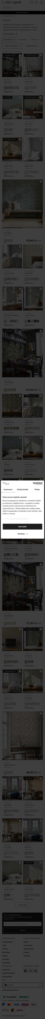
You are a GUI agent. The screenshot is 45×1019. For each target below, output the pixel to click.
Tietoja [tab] (37, 489)
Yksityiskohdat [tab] (22, 489)
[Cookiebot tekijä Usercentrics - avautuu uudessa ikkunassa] (32, 483)
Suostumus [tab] (8, 489)
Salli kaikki (22, 527)
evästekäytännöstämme (19, 519)
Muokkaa (21, 534)
